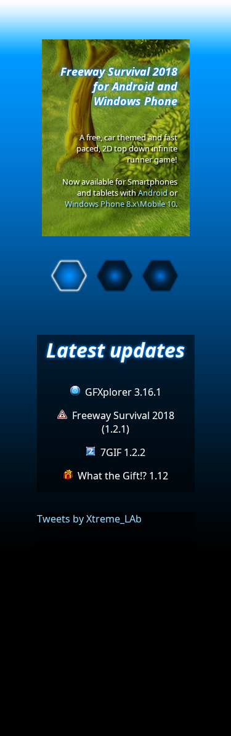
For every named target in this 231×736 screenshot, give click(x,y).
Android (153, 192)
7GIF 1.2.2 (122, 452)
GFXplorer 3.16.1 (123, 392)
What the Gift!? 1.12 (123, 475)
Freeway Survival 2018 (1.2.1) (123, 422)
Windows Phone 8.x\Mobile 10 (120, 203)
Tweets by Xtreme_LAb (89, 519)
